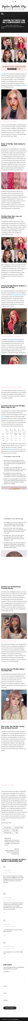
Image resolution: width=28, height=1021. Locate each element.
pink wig (6, 830)
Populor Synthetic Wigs (14, 6)
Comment (6, 971)
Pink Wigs (12, 66)
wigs (17, 832)
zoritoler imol (7, 870)
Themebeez (15, 1019)
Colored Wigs (6, 66)
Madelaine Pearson (8, 946)
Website (5, 1000)
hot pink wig (7, 827)
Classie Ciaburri (7, 897)
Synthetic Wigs (18, 66)
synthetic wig (7, 832)
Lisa (20, 69)
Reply (4, 886)
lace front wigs (19, 827)
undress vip (6, 924)
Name (5, 986)
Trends (23, 66)
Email (5, 993)
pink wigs (15, 830)
